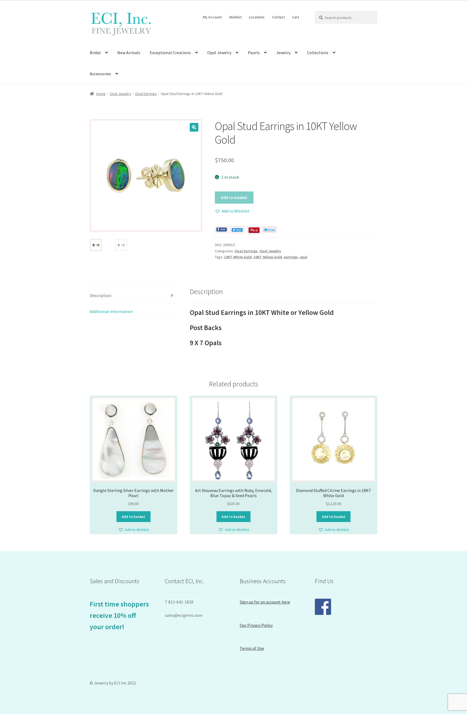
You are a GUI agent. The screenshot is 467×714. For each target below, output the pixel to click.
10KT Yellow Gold (267, 257)
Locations (257, 17)
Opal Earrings (146, 93)
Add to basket (234, 197)
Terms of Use (252, 648)
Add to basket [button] (133, 516)
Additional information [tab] (111, 311)
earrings (291, 257)
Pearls (254, 52)
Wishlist (235, 17)
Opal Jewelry (219, 52)
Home (101, 93)
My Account (212, 17)
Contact (278, 17)
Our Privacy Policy (256, 625)
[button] (194, 127)
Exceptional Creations (170, 52)
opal (303, 257)
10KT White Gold (238, 257)
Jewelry (283, 52)
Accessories (100, 73)
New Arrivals (128, 52)
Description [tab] (100, 295)
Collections (317, 52)
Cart (295, 17)
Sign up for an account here (265, 602)
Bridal (95, 52)
